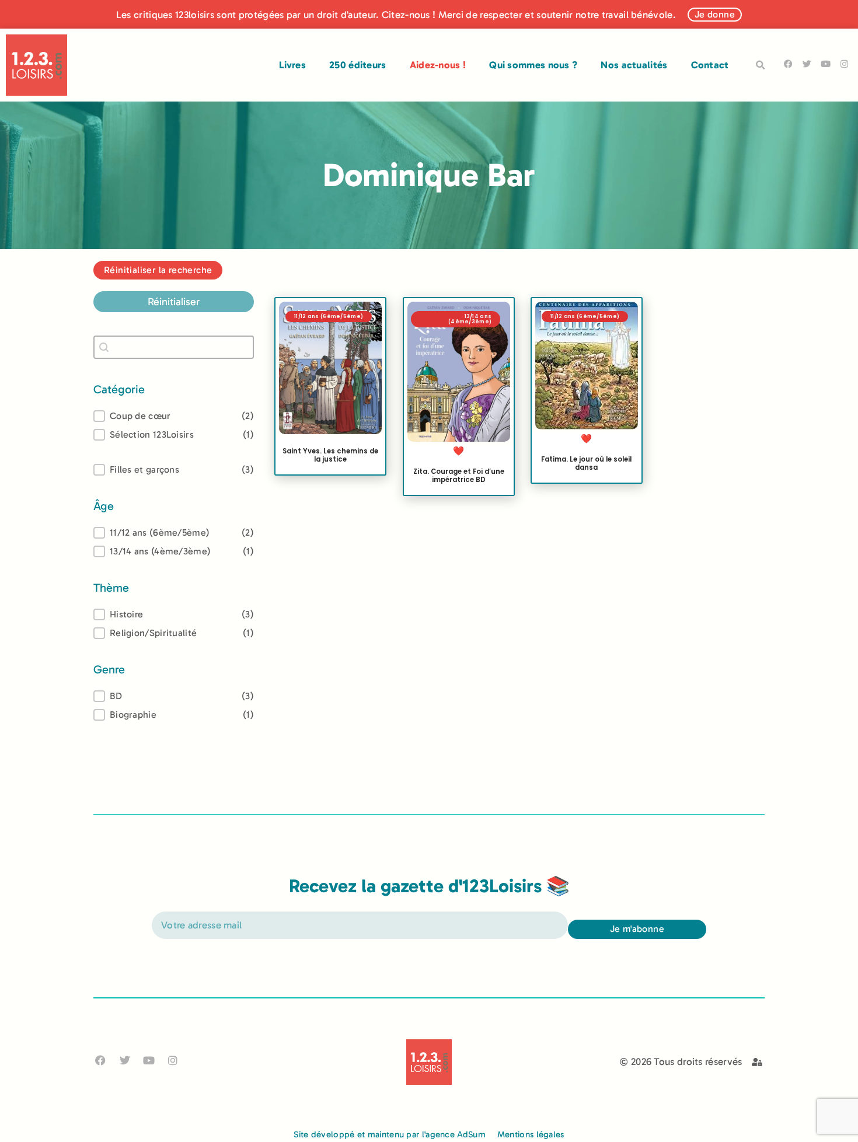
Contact (710, 65)
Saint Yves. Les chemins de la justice (330, 455)
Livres (292, 65)
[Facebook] (788, 64)
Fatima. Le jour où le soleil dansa (586, 463)
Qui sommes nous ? (533, 65)
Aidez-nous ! (438, 65)
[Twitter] (807, 64)
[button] (760, 65)
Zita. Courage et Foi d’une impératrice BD (458, 475)
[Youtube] (825, 64)
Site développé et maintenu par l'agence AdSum (390, 1134)
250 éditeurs (357, 65)
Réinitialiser (174, 301)
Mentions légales (530, 1134)
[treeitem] (173, 533)
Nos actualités (634, 65)
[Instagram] (844, 64)
